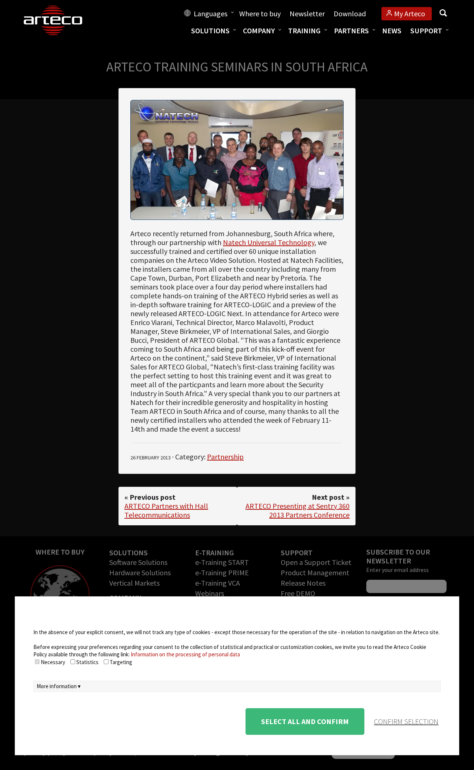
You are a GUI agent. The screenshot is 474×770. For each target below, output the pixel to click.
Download (350, 13)
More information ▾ (59, 686)
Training (304, 30)
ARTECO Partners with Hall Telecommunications (166, 510)
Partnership (225, 456)
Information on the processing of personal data (185, 654)
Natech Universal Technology (268, 242)
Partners (351, 30)
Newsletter (307, 13)
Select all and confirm (305, 721)
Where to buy (260, 13)
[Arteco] (61, 20)
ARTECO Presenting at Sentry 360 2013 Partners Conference (298, 510)
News (391, 30)
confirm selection (406, 721)
